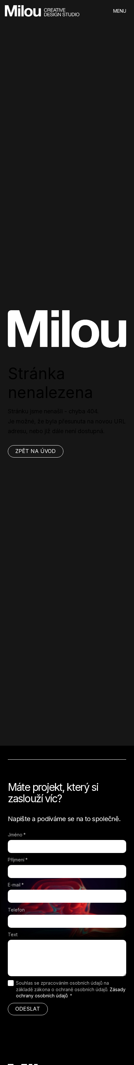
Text (13, 934)
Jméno (17, 834)
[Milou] (42, 11)
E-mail (16, 884)
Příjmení (18, 859)
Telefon (16, 909)
